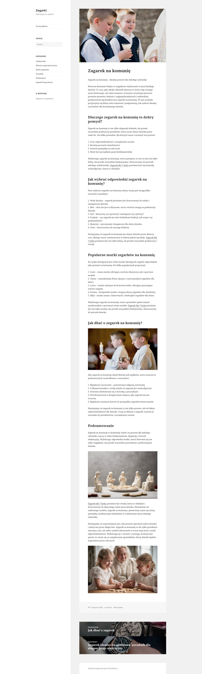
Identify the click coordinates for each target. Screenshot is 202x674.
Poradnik (39, 74)
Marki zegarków (42, 70)
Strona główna (42, 26)
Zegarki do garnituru (44, 82)
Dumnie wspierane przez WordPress (103, 668)
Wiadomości (41, 78)
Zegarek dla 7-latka (119, 165)
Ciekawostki (41, 61)
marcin (109, 607)
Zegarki (41, 10)
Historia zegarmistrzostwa (46, 65)
